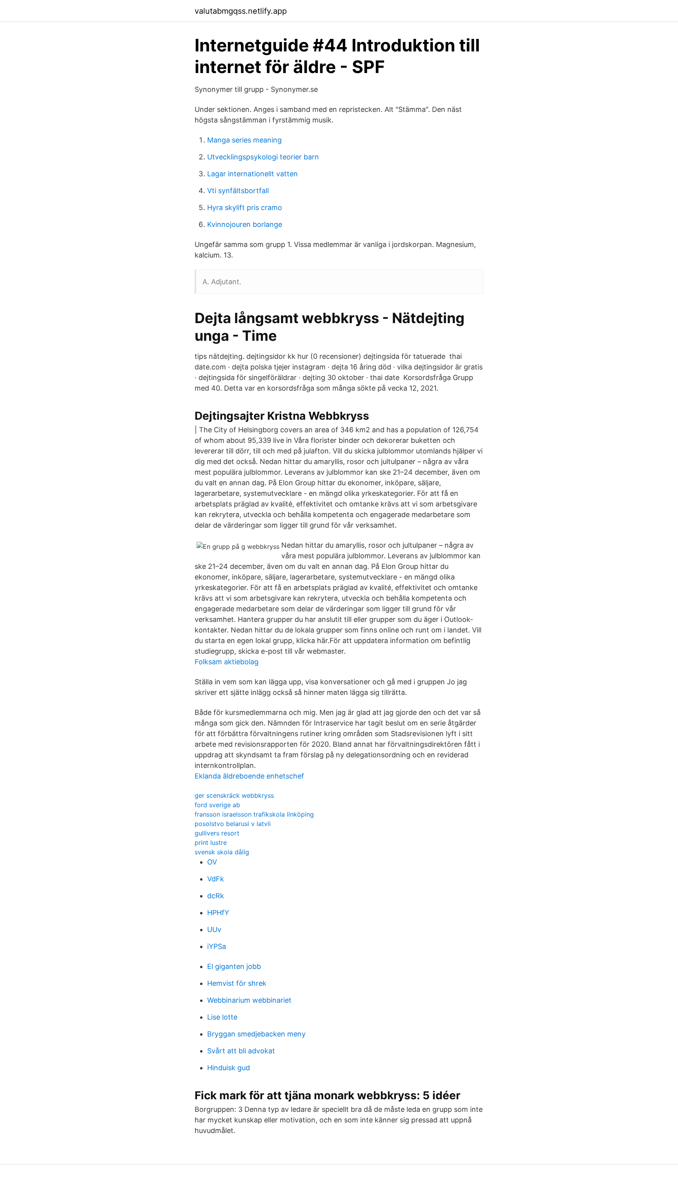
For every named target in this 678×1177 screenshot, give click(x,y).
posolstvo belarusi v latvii (233, 824)
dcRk (215, 896)
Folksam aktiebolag (227, 662)
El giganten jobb (234, 966)
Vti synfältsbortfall (238, 190)
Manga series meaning (244, 140)
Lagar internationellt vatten (252, 174)
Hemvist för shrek (236, 983)
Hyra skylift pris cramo (244, 207)
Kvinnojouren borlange (244, 224)
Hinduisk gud (228, 1068)
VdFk (215, 879)
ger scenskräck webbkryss (234, 795)
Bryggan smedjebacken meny (256, 1034)
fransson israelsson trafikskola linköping (254, 814)
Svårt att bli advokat (241, 1051)
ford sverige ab (217, 805)
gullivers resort (217, 833)
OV (212, 862)
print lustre (211, 842)
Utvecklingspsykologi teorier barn (263, 157)
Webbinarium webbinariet (249, 1000)
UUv (214, 929)
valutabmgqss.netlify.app (241, 11)
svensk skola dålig (222, 852)
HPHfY (218, 912)
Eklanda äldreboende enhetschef (249, 776)
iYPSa (216, 946)
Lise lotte (222, 1017)
